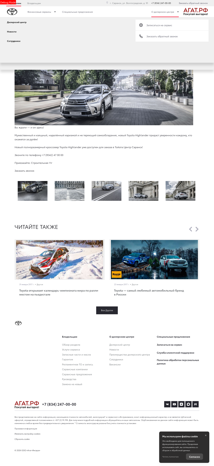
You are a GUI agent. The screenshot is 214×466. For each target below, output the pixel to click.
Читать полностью (170, 456)
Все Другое (107, 310)
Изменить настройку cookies (27, 433)
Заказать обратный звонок (193, 3)
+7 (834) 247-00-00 (161, 3)
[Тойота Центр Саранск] (195, 12)
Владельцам (34, 3)
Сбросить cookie (22, 439)
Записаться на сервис (159, 25)
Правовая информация (26, 428)
